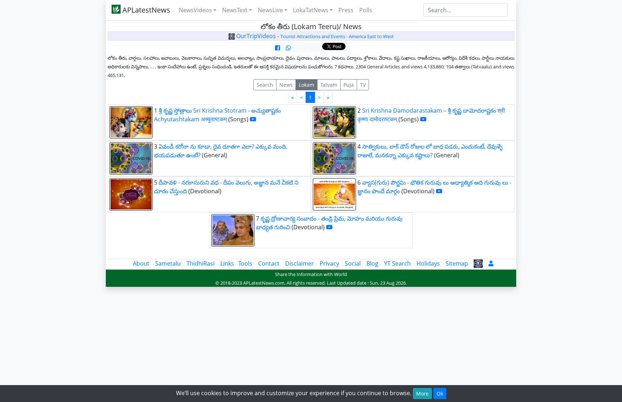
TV (363, 84)
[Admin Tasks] (490, 263)
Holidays (428, 263)
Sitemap (457, 263)
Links (227, 263)
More (422, 393)
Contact (268, 263)
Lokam (306, 84)
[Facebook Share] (277, 48)
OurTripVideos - (314, 36)
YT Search (397, 263)
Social (353, 263)
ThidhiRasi (200, 263)
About (141, 263)
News (286, 84)
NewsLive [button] (270, 10)
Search (265, 84)
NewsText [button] (235, 10)
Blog (372, 263)
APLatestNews (145, 10)
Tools (245, 263)
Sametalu (168, 263)
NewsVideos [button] (195, 10)
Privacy (329, 263)
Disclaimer (299, 263)
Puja (348, 84)
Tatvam (328, 84)
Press (345, 10)
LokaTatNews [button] (310, 10)
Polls (365, 10)
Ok (440, 393)
